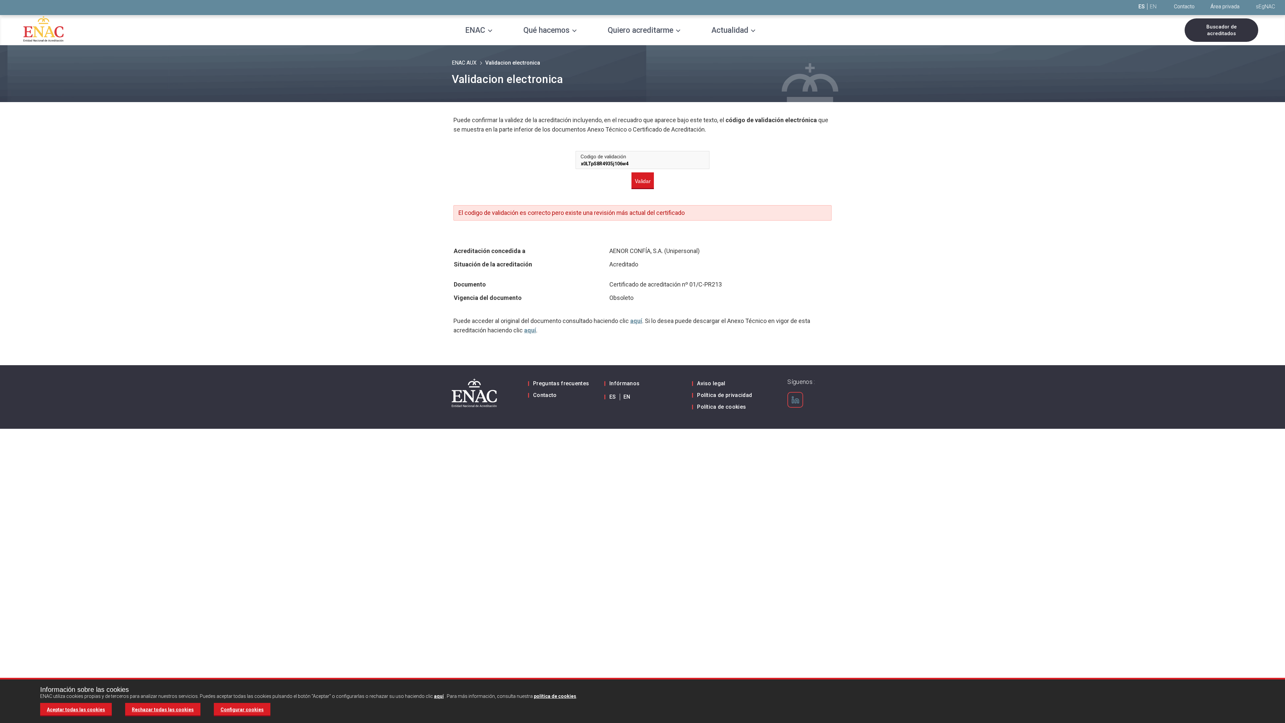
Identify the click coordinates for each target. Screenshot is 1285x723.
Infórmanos (624, 383)
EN (1153, 6)
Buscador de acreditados (1221, 30)
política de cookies (555, 696)
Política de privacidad (724, 395)
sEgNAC (1265, 6)
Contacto (1184, 6)
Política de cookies (721, 407)
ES (1141, 6)
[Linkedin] (795, 400)
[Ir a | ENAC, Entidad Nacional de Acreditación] (43, 28)
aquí (636, 320)
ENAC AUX (464, 63)
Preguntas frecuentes (561, 383)
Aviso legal (711, 383)
